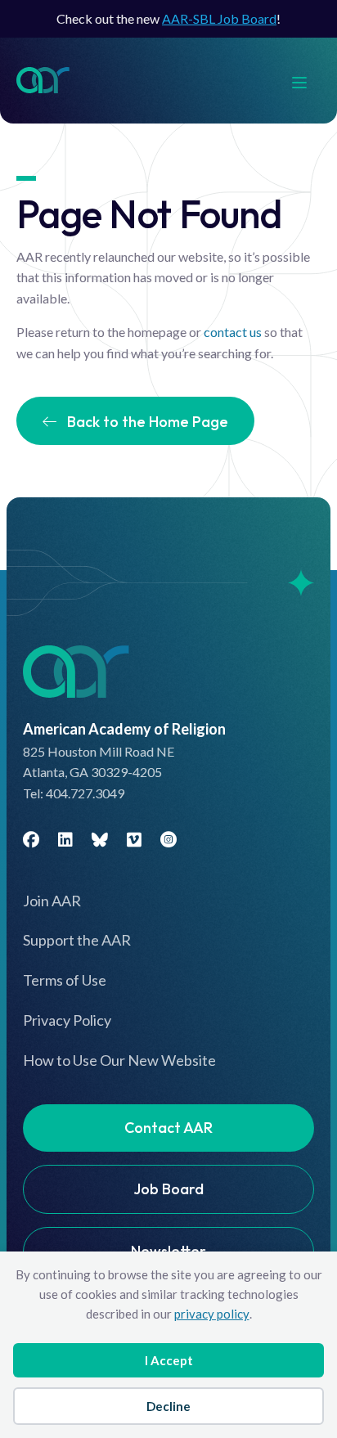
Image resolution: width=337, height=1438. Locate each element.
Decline (168, 1406)
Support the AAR (77, 940)
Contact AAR (168, 1127)
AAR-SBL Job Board (219, 18)
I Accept (169, 1360)
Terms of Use (64, 980)
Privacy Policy (67, 1020)
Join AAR (52, 901)
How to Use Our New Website (119, 1060)
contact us (233, 331)
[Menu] (307, 80)
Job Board (168, 1189)
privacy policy (211, 1313)
